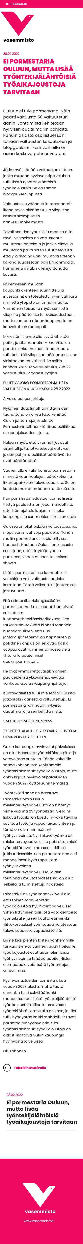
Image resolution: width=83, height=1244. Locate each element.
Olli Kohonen (16, 4)
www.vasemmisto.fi (39, 1221)
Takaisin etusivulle (30, 1067)
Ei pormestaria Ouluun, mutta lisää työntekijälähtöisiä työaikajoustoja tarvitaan (41, 1112)
